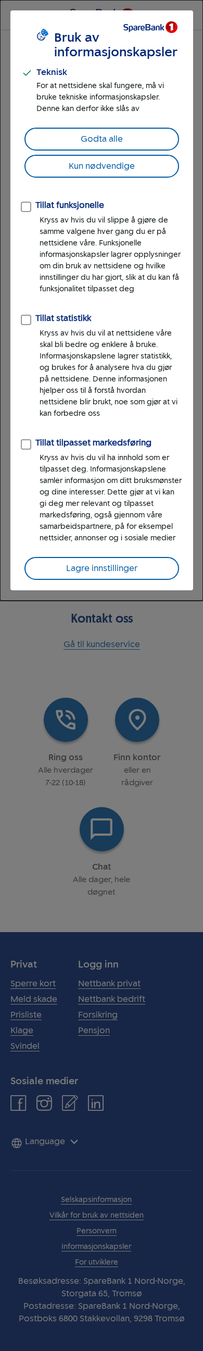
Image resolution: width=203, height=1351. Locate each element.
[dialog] (101, 300)
